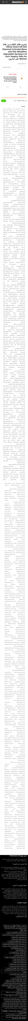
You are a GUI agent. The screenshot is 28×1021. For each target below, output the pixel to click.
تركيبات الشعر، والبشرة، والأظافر (19, 503)
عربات (4, 307)
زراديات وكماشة (22, 320)
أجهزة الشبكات (5, 204)
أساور (15, 110)
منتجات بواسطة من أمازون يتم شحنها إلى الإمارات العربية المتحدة (15, 996)
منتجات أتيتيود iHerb (8, 715)
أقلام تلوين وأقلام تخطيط (20, 329)
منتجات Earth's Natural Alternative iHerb (18, 638)
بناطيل (24, 114)
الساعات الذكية (5, 168)
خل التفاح (15, 543)
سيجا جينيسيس (11, 339)
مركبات (4, 159)
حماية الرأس (23, 479)
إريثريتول (23, 666)
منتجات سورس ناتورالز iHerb (9, 743)
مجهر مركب (15, 473)
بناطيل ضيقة (5, 262)
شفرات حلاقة (5, 288)
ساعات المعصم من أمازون (20, 955)
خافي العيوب (6, 788)
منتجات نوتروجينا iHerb (8, 829)
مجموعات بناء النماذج (6, 432)
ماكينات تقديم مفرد (12, 389)
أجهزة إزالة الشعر (16, 341)
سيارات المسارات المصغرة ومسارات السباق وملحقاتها (16, 445)
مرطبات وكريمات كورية (8, 569)
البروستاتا (23, 533)
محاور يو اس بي (5, 395)
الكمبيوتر (23, 327)
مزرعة (24, 481)
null (16, 185)
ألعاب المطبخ (23, 417)
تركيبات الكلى (7, 769)
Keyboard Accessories (7, 427)
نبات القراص (14, 758)
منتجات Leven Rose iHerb (9, 526)
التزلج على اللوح (6, 447)
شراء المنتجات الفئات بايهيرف (19, 961)
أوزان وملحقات (22, 296)
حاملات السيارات (14, 172)
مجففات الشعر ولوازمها (21, 127)
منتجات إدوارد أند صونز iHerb (20, 810)
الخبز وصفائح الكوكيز (21, 400)
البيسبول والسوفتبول (21, 277)
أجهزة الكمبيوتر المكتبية (13, 296)
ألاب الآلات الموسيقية (12, 279)
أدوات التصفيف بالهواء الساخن (20, 348)
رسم (12, 412)
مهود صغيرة (5, 376)
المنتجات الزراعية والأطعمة (9, 524)
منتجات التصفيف (22, 294)
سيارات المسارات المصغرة (20, 443)
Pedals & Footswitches (20, 427)
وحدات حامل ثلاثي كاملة (7, 133)
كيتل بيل (4, 294)
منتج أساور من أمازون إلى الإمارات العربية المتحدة (15, 983)
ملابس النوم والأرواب (6, 430)
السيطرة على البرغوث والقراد (8, 181)
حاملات (4, 367)
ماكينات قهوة (5, 389)
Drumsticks (5, 406)
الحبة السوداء (7, 734)
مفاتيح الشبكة (22, 399)
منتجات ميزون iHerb (12, 595)
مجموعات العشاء (22, 297)
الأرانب (4, 440)
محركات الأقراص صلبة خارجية (13, 183)
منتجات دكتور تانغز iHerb (13, 683)
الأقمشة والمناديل (22, 228)
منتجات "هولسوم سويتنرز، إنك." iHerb (19, 548)
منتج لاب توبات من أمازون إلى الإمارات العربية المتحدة (14, 1003)
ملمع (11, 447)
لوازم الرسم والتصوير (10, 329)
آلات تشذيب (23, 245)
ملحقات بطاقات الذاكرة (21, 144)
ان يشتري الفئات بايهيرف (8, 934)
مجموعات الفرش (16, 404)
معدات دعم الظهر (22, 268)
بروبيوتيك (14, 644)
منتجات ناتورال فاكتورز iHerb (9, 687)
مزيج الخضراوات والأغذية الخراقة (10, 685)
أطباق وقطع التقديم (21, 316)
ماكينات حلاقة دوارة (21, 385)
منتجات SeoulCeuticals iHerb (20, 578)
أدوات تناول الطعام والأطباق (7, 215)
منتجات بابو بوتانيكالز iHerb (21, 728)
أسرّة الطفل (15, 400)
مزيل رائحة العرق (16, 610)
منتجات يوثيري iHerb (22, 709)
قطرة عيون (15, 818)
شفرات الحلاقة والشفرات (20, 290)
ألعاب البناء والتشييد (14, 206)
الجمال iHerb (8, 928)
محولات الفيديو (5, 245)
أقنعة (9, 247)
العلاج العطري (22, 286)
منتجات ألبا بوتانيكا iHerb (21, 707)
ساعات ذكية (5, 470)
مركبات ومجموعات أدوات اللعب (19, 161)
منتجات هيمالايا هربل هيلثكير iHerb (10, 707)
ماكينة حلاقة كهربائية (6, 275)
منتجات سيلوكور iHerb (21, 674)
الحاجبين (23, 741)
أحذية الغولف (13, 163)
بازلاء (5, 522)
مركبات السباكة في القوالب (20, 153)
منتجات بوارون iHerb (22, 591)
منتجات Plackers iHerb (21, 511)
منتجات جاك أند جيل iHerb (21, 704)
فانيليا (5, 627)
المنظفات (23, 597)
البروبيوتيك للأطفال (7, 621)
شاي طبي (10, 522)
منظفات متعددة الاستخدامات (20, 846)
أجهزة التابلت (5, 196)
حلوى (14, 730)
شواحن (4, 359)
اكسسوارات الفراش (21, 415)
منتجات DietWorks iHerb (12, 623)
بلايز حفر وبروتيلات (22, 421)
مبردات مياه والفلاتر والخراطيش (8, 346)
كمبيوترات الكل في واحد (14, 477)
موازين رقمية (5, 339)
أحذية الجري (11, 262)
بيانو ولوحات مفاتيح (14, 457)
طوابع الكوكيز (14, 361)
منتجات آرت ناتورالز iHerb (9, 640)
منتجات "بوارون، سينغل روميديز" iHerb (19, 747)
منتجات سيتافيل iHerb (11, 550)
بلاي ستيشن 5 (5, 266)
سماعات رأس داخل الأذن (21, 292)
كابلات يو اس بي (10, 150)
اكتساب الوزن (23, 749)
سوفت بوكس (22, 288)
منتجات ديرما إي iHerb (21, 840)
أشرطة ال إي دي (6, 455)
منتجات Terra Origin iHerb (9, 696)
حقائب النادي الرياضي (6, 365)
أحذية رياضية (14, 144)
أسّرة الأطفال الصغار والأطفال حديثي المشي (17, 378)
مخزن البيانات (22, 148)
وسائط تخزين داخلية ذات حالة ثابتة (19, 159)
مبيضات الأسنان (5, 296)
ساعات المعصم (9, 108)
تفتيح (5, 767)
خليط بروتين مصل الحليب (21, 588)
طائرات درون (22, 174)
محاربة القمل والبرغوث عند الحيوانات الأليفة (11, 773)
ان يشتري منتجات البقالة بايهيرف (19, 946)
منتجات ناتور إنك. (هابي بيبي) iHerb (19, 507)
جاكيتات (4, 327)
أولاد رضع (23, 410)
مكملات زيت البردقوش (21, 743)
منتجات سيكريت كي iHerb (21, 661)
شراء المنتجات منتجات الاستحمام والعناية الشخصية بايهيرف (15, 971)
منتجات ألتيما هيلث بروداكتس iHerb (19, 509)
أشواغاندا (11, 627)
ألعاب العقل (5, 273)
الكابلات (4, 150)
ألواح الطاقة (23, 642)
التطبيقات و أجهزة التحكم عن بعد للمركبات (10, 174)
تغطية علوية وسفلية (16, 269)
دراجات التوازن (16, 275)
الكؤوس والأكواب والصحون (12, 232)
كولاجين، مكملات (7, 573)
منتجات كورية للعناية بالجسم (20, 537)
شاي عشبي (6, 500)
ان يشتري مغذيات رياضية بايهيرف (19, 937)
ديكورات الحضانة (16, 251)
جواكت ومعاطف (6, 400)
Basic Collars (9, 286)
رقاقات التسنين (22, 745)
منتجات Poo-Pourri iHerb (21, 734)
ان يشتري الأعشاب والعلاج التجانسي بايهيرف (16, 932)
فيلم (3, 264)
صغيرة (11, 354)
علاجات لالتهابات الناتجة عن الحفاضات (10, 724)
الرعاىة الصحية (13, 303)
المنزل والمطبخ (22, 191)
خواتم (24, 112)
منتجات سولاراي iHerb (21, 543)
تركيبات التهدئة (22, 689)
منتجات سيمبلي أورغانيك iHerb (20, 629)
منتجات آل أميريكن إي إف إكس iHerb (10, 784)
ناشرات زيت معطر (6, 284)
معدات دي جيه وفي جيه (21, 389)
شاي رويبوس (23, 610)
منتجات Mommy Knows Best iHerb (19, 799)
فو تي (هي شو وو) (7, 698)
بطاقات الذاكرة (22, 146)
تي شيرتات (5, 354)
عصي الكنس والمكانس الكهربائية (19, 380)
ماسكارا (6, 683)
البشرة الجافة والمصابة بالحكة (20, 483)
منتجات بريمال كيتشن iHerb (20, 586)
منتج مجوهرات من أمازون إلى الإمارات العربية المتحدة (14, 1005)
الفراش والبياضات (13, 415)
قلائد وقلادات (7, 120)
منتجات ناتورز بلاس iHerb (21, 524)
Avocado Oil (7, 597)
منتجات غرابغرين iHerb (14, 717)
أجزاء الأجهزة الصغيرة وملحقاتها (19, 224)
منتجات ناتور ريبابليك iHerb (9, 537)
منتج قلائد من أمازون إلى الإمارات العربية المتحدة (15, 1001)
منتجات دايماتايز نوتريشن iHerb (9, 588)
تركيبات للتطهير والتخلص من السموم (19, 646)
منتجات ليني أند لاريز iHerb (21, 831)
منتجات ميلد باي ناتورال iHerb (20, 556)
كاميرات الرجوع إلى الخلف (7, 473)
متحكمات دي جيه (6, 387)
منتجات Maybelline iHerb (21, 685)
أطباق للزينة (23, 387)
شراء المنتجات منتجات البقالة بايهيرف (18, 974)
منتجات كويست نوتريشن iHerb (9, 496)
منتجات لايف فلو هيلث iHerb (13, 518)
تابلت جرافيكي (13, 472)
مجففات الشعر (5, 125)
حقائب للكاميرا (11, 253)
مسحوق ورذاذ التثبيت (8, 614)
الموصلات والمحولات (6, 260)
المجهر (12, 475)
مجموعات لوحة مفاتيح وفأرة (20, 176)
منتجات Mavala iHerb (21, 795)
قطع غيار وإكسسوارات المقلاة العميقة (18, 223)
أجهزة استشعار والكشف (21, 462)
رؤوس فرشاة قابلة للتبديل (20, 326)
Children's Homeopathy (21, 649)
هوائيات (4, 479)
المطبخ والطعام (5, 189)
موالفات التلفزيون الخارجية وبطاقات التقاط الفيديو (16, 464)
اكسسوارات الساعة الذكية (20, 412)
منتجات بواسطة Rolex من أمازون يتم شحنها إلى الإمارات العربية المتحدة (16, 992)
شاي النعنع (6, 595)
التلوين (6, 292)
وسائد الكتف (19, 402)
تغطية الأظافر (10, 269)
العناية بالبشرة (15, 749)
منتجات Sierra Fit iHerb (21, 805)
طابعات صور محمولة (21, 202)
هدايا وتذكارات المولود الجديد (8, 311)
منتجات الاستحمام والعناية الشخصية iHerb (17, 987)
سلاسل (7, 118)
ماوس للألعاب (22, 136)
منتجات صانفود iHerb (8, 722)
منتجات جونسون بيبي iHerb (21, 644)
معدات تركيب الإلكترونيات (7, 243)
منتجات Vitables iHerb (8, 756)
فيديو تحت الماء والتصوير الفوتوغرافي (9, 208)
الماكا (5, 795)
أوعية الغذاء (16, 350)
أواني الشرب (23, 271)
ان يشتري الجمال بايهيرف (20, 934)
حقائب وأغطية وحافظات (21, 163)
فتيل (15, 118)
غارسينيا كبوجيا (7, 567)
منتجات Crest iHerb (16, 775)
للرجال (19, 232)
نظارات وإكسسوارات (6, 217)
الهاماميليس (6, 558)
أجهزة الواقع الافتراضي (21, 305)
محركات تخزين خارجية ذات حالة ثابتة (9, 146)
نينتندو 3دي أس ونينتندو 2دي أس (19, 370)
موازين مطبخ (23, 341)
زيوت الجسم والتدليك (21, 842)
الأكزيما (6, 679)
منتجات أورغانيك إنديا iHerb (9, 642)
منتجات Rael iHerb (22, 773)
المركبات (23, 180)
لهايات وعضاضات (15, 359)
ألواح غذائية (16, 666)
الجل (18, 417)
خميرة (5, 578)
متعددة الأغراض (11, 241)
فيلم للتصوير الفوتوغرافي (20, 266)
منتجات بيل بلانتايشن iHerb (21, 694)
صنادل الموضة (5, 221)
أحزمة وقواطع (7, 812)
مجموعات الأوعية (22, 350)
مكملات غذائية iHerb (10, 980)
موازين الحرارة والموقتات (12, 318)
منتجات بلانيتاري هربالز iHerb (20, 552)
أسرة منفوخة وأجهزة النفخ (7, 238)
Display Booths (15, 468)
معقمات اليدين (11, 580)
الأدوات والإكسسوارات (7, 314)
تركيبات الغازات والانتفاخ (21, 696)
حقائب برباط (13, 365)
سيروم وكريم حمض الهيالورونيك (20, 681)
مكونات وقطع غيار (22, 468)
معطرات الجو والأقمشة (8, 732)
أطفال (17, 410)
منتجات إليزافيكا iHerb (21, 582)
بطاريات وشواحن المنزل (21, 196)
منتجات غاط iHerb (7, 539)
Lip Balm (13, 606)
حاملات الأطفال (9, 228)
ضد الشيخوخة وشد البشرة (8, 805)
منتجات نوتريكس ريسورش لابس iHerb (11, 816)
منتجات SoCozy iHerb (8, 739)
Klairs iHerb (16, 752)
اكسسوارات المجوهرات (9, 123)
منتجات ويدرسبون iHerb (21, 636)
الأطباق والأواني (14, 715)
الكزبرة (6, 550)
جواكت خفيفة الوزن (21, 357)
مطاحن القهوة (12, 335)
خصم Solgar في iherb (21, 950)
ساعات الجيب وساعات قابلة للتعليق (19, 243)
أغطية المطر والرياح (6, 312)
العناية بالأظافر (22, 528)
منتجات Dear (23, 752)
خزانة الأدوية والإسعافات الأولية (9, 674)
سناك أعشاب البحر (22, 608)
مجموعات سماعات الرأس (12, 297)
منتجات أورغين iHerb (8, 565)
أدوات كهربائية (22, 168)
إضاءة (4, 299)
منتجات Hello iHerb (8, 664)
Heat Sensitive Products (21, 515)
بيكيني (10, 436)
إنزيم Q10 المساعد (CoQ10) (12, 709)
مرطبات (23, 187)
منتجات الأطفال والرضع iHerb (8, 985)
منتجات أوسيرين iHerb (8, 483)
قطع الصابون (23, 621)
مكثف (4, 241)
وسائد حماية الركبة (13, 352)
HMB (14, 661)
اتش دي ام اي (11, 185)
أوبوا (11, 277)
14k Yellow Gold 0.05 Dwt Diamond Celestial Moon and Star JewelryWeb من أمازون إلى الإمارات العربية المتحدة (10, 79)
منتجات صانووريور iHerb (21, 829)
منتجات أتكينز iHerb (8, 666)
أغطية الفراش (22, 260)
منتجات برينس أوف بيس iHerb (20, 730)
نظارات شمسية (22, 217)
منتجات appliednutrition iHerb (9, 694)
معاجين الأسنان (16, 166)
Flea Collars (15, 187)
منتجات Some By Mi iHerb (21, 571)
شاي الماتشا (6, 786)
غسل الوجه (11, 236)
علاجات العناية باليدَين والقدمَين (16, 533)
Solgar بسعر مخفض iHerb (10, 925)
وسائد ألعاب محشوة (6, 425)
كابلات (7, 185)
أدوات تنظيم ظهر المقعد (7, 239)
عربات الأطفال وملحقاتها (7, 337)
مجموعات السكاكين (21, 215)
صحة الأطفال (7, 571)
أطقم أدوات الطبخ (22, 376)
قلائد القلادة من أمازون (21, 976)
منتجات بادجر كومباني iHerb (15, 528)
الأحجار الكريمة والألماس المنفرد (19, 123)
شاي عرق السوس (7, 840)
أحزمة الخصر (5, 408)
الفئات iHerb (23, 930)
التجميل (23, 432)
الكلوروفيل (14, 492)
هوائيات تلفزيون (13, 479)
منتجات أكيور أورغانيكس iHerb (9, 657)
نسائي (19, 114)
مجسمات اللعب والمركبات (7, 151)
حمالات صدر (16, 423)
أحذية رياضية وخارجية (6, 163)
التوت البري (16, 782)
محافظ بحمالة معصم (6, 438)
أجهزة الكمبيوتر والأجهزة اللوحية (8, 193)
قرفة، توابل (23, 535)
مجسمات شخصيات (14, 432)
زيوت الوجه (6, 717)
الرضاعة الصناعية (6, 344)
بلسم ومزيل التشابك (13, 636)
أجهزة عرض (5, 457)
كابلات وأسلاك (22, 253)
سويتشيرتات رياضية (21, 337)
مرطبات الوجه (15, 247)
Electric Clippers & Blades (8, 165)
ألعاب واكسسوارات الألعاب (7, 127)
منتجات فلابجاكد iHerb (14, 771)
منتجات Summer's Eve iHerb (9, 807)
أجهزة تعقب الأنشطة (6, 131)
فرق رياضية (15, 277)
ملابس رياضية (15, 337)
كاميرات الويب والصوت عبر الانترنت (19, 397)
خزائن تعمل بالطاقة (6, 475)
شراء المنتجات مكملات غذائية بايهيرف (18, 966)
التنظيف (4, 236)
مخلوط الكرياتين (22, 784)
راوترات (4, 297)
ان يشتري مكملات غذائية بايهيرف (19, 939)
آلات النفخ (8, 277)
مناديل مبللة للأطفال (8, 625)
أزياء (3, 123)
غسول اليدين (23, 470)
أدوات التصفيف (5, 348)
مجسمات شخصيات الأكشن (20, 151)
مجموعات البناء (22, 206)
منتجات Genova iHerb (8, 513)
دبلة (17, 118)
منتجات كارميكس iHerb (8, 576)
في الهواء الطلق (11, 367)
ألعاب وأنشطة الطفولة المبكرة (8, 309)
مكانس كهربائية (5, 374)
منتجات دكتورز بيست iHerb (21, 606)
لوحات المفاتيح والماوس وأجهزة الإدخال (18, 178)
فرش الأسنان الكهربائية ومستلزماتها (9, 326)
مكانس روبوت (13, 374)
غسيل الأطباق (15, 790)
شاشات (4, 183)
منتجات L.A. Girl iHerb (21, 790)
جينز (11, 455)
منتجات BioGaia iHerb (21, 623)
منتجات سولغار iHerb (8, 782)
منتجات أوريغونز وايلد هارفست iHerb (19, 700)
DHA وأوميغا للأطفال (8, 831)
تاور (18, 296)
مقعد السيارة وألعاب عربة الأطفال (19, 324)
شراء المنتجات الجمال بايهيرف (19, 959)
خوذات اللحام (5, 477)
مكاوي (8, 399)
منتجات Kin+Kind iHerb (21, 812)
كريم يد (14, 829)
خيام (13, 211)
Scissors (13, 440)
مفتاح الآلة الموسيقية (15, 382)
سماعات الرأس (13, 292)
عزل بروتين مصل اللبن (21, 612)
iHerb (14, 483)
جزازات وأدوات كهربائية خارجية (8, 393)
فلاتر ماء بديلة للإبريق (21, 451)
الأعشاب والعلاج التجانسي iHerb (19, 928)
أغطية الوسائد (5, 258)
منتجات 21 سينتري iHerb (21, 513)
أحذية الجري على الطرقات (20, 262)
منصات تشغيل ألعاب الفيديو (20, 339)
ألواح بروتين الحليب (22, 679)
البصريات (18, 440)
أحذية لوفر (5, 378)
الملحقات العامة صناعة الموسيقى (19, 455)
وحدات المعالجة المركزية (7, 230)
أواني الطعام (5, 232)
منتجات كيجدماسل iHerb (8, 552)
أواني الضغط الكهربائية (7, 331)
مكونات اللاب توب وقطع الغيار (8, 466)
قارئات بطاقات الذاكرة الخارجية (8, 142)
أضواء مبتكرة (23, 457)
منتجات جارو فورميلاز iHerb (21, 702)
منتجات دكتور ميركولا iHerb (21, 526)
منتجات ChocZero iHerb (21, 657)
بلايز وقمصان (19, 438)
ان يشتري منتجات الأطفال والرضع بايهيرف (17, 941)
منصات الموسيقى (6, 453)
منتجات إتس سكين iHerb (21, 835)
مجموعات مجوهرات (6, 112)
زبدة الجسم (6, 713)
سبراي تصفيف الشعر (21, 498)
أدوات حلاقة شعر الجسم (21, 198)
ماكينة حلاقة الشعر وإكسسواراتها (14, 245)
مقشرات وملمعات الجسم (21, 640)
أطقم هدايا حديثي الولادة (21, 311)
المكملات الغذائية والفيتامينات (8, 226)
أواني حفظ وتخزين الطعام (9, 649)
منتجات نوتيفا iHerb (22, 599)
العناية (8, 440)
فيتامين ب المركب (7, 511)
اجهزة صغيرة (23, 333)
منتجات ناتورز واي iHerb (8, 492)
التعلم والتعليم (15, 254)
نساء (4, 120)
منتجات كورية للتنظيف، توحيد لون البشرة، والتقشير (17, 488)
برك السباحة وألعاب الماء (21, 239)
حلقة (4, 114)
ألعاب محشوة (14, 129)
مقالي (15, 395)
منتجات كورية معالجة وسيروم (9, 520)
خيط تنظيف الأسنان (8, 509)
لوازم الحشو (23, 352)
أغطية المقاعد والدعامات (13, 434)
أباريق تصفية (23, 346)
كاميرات (18, 208)
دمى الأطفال (23, 299)
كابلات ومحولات (14, 436)
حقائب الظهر (23, 382)
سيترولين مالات (22, 737)
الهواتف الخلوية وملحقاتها (20, 230)
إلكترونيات (4, 234)
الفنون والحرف (11, 372)
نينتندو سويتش (5, 436)
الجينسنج (23, 554)
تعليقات (13, 125)
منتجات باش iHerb (17, 664)
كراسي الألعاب (14, 385)
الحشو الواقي (12, 402)
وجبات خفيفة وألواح (7, 505)
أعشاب (14, 722)
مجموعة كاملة (22, 477)
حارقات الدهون (7, 629)
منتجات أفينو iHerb (7, 533)
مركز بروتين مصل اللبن (21, 614)
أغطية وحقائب (5, 253)
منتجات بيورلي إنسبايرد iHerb (20, 569)
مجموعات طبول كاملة (7, 382)
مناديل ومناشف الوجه (22, 715)
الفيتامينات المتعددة (7, 749)
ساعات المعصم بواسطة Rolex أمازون (18, 952)
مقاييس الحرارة (22, 303)
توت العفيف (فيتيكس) (8, 541)
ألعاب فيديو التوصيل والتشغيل (8, 421)
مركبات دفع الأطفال (13, 327)
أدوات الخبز (14, 307)
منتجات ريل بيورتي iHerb (8, 610)
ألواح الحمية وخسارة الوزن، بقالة (9, 844)
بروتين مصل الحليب (8, 711)
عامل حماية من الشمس (21, 576)
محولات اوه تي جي (22, 436)
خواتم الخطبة (11, 110)
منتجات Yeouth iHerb (8, 681)
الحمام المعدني (22, 518)
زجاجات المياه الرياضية (21, 155)
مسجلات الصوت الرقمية (21, 372)
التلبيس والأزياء (14, 256)
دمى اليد (13, 135)
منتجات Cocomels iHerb (8, 730)
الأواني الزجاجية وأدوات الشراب (19, 150)
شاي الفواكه (10, 737)
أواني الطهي (13, 376)
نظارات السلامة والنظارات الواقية (8, 305)
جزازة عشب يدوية (22, 393)
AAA (24, 402)
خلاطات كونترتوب (22, 312)
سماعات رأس (5, 303)
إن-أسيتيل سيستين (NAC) (21, 494)
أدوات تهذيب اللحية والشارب (20, 249)
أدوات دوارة (5, 166)
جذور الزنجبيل (13, 584)
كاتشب (6, 827)
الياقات (4, 286)
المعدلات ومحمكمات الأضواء (14, 288)
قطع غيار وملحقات (22, 314)
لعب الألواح (14, 127)
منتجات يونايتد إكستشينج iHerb (20, 801)
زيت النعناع (23, 539)
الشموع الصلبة (22, 363)
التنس (18, 110)
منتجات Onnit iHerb (8, 612)
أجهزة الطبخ (5, 415)
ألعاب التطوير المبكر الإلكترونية (16, 425)
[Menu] (26, 2)
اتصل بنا (25, 916)
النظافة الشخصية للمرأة (21, 807)
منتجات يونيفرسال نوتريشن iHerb (19, 672)
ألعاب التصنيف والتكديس (21, 309)
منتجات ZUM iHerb (22, 561)
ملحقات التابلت (22, 208)
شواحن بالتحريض (22, 414)
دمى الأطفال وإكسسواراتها (7, 414)
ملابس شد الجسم (14, 453)
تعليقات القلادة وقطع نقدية (20, 120)
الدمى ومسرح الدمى (6, 135)
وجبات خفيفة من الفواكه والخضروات (10, 601)
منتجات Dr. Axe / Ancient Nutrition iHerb (18, 767)
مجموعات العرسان (22, 118)
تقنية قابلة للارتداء (22, 170)
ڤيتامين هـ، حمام (7, 631)
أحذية (10, 144)
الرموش (15, 719)
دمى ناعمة (23, 247)
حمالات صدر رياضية (21, 423)
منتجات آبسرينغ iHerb (21, 827)
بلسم (5, 709)
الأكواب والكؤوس (22, 157)
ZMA (5, 518)
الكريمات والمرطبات (21, 140)
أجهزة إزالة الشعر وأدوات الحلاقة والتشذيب (17, 200)
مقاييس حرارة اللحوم (21, 318)
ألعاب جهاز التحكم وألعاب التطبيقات (9, 153)
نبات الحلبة (13, 788)
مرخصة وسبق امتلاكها (21, 116)
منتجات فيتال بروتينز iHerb (9, 848)
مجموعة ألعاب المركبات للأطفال (19, 258)
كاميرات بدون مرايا (12, 219)
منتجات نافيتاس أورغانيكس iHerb (10, 833)
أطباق (19, 387)
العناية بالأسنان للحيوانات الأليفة (20, 792)
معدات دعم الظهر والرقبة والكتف (8, 268)
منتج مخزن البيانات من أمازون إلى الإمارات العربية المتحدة (15, 1008)
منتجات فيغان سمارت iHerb (9, 842)
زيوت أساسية (23, 782)
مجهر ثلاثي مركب (22, 473)
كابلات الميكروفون (6, 451)
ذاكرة (4, 191)
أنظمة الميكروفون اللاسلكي (7, 391)
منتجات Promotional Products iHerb (19, 505)
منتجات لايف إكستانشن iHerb (9, 563)
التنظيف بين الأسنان (6, 213)
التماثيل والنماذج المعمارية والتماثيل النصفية (18, 284)
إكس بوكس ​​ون (15, 301)
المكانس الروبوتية (14, 333)
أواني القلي (5, 363)
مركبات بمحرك (5, 178)
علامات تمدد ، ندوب (7, 655)
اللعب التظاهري (5, 256)
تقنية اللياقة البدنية (22, 133)
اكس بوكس (16, 286)
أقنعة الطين (6, 822)
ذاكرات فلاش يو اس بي (12, 191)
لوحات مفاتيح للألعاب (12, 138)
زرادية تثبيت (5, 318)
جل (3, 292)
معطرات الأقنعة (22, 442)
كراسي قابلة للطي (15, 281)
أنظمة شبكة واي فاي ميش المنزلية (19, 204)
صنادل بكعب (11, 221)
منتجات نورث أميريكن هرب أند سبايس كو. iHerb (17, 762)
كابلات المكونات (22, 301)
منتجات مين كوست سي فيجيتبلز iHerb (10, 608)
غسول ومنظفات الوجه (8, 515)
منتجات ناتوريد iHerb (22, 803)
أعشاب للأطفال (16, 741)
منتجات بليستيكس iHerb (21, 788)
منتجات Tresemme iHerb (21, 758)
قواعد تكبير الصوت (22, 449)
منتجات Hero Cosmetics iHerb (20, 522)
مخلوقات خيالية (8, 299)
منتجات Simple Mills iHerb (15, 485)
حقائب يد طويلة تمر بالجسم (8, 170)
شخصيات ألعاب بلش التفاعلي (8, 423)
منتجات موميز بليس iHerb (21, 573)
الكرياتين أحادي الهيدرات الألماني (20, 563)
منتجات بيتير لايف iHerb (8, 846)
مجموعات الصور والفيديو (7, 341)
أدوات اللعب (14, 438)
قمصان (14, 406)
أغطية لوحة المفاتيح (6, 290)
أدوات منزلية (6, 636)
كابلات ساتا (5, 442)
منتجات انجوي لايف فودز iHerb (12, 827)
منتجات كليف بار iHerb (8, 820)
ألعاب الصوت (5, 335)
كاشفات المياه (5, 460)
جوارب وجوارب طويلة (7, 419)
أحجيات (23, 275)
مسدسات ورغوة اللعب (7, 140)
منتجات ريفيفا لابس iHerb (8, 634)
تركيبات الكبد (16, 539)
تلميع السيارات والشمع (13, 363)
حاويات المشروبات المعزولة (7, 157)
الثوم (5, 580)
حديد (5, 623)
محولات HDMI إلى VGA (11, 417)
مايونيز (6, 584)
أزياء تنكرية (16, 180)
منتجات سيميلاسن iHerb (8, 818)
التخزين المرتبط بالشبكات (20, 460)
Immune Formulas (8, 490)
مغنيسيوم (6, 498)
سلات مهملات (22, 264)
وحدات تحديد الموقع (21, 138)
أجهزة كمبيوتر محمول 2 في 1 (20, 221)
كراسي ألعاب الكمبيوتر (13, 387)
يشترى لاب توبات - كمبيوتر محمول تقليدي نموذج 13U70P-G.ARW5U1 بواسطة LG (16, 1018)
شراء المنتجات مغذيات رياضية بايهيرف (18, 964)
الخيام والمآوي (5, 211)
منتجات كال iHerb (22, 500)
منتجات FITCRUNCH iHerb (9, 586)
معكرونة (6, 737)
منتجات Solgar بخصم (21, 985)
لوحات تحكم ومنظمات (21, 241)
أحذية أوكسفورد (6, 316)
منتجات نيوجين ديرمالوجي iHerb (20, 653)
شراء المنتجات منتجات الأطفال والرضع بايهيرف (16, 968)
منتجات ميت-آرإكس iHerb (14, 803)
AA (3, 399)
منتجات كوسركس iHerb (21, 490)
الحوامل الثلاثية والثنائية (21, 135)
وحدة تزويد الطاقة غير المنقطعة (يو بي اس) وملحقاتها (16, 458)
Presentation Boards (7, 468)
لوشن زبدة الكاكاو (7, 653)
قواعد (24, 425)
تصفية (3, 100)
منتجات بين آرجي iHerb (17, 642)
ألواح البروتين (7, 803)
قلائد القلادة (16, 112)
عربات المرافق (8, 307)
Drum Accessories (7, 320)
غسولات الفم (22, 281)
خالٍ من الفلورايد (7, 702)
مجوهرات (20, 112)
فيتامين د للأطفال (7, 556)
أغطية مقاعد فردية (22, 434)
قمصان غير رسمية (18, 447)
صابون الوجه (6, 810)
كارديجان (4, 445)
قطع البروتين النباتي (22, 565)
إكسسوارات (23, 232)
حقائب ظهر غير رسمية (7, 380)
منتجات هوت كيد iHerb (21, 760)
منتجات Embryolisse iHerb (9, 659)
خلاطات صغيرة (10, 350)
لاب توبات (23, 131)
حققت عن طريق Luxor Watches (18, 948)
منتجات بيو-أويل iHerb (21, 844)
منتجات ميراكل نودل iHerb (21, 739)
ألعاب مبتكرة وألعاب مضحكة (8, 271)
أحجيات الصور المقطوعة (21, 419)
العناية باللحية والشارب (7, 249)
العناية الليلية (5, 138)
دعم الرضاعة (7, 797)
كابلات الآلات (5, 251)
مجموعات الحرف (6, 412)
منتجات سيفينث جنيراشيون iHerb (15, 597)
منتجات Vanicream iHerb (8, 644)
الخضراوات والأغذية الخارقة (21, 668)
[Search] (7, 2)
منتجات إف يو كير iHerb (8, 790)
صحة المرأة (15, 561)
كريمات (4, 185)
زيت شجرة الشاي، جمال (8, 591)
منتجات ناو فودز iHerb (8, 494)
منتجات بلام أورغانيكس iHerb (9, 616)
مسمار (24, 110)
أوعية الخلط (18, 307)
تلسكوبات (23, 440)
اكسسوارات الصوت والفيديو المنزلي (19, 238)
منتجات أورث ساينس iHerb (21, 848)
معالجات (9, 273)
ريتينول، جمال (14, 840)
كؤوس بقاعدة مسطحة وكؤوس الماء (9, 148)
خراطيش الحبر (22, 369)
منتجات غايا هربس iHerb (8, 689)
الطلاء (9, 292)
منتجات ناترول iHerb (16, 621)
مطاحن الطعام (5, 370)
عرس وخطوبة (5, 110)
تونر (14, 526)
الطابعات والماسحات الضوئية (8, 202)
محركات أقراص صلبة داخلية (20, 236)
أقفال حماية (13, 155)
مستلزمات (5, 357)
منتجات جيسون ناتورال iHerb (20, 567)
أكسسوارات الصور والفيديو (20, 342)
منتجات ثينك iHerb (22, 584)
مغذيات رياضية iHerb (21, 980)
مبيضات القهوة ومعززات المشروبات (10, 593)
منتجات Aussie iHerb (21, 724)
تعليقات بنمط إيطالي (21, 125)
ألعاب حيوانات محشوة (21, 129)
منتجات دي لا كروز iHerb (21, 711)
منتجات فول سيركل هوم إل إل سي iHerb (18, 651)
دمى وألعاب (23, 183)
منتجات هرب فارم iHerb (8, 835)
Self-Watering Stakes (12, 357)
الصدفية (6, 704)
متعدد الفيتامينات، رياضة (13, 769)
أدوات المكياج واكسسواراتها (7, 404)
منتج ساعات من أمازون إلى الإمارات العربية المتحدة (15, 999)
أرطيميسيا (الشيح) (7, 752)
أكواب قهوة (5, 269)
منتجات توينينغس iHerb (21, 634)
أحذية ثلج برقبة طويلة (21, 367)
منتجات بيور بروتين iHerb (21, 713)
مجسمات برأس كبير (21, 430)
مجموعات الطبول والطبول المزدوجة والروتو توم (17, 384)
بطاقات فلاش (22, 254)
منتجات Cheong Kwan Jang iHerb (10, 554)
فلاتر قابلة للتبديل (13, 451)
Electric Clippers (21, 165)
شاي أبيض (6, 728)
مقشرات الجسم (12, 797)
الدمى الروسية (16, 271)
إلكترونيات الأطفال (6, 254)
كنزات (24, 447)
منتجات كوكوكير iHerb (21, 820)
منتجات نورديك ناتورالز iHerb (9, 825)
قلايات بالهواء (23, 395)
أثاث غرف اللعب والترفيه (7, 385)
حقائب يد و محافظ (22, 172)
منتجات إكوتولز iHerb (8, 758)
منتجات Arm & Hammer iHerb (9, 792)
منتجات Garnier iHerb (12, 498)
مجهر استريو (16, 475)
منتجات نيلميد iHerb (8, 777)
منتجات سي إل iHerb (22, 719)
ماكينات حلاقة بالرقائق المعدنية (20, 354)
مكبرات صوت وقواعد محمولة (8, 449)
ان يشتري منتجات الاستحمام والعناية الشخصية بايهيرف (14, 943)
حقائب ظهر (5, 161)
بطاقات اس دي (22, 166)
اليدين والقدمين (17, 470)
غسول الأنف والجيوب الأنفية (21, 777)
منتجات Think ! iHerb (21, 816)
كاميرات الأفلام (22, 404)
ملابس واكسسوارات (15, 131)
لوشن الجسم (11, 408)
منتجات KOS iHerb (7, 747)
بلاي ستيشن (18, 365)
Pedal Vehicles (6, 187)
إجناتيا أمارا (6, 745)
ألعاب (12, 266)
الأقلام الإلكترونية (6, 206)
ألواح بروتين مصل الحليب (21, 496)
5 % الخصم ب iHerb (21, 925)
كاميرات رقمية (5, 219)
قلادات (4, 118)
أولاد (15, 344)
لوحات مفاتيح (11, 258)
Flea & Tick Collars (21, 181)
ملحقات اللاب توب (6, 155)
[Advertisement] (14, 19)
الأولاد (4, 247)
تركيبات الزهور (22, 664)
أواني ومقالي (23, 365)
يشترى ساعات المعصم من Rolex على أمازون (16, 1014)
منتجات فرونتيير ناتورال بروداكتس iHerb (11, 535)
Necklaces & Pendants (20, 219)
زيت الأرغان (23, 786)
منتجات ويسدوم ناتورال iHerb (20, 595)
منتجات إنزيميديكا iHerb (8, 814)
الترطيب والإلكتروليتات (8, 507)
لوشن (14, 552)
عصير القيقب (7, 485)
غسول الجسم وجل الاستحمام (20, 550)
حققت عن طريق (6, 946)
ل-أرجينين (12, 810)
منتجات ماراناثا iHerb (8, 801)
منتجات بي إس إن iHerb (15, 737)
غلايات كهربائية (5, 342)
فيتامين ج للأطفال (15, 786)
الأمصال (12, 273)
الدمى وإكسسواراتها (16, 299)
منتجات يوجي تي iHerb (21, 601)
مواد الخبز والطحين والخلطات (20, 797)
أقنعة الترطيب (7, 503)
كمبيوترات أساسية (11, 470)
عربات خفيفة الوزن (12, 342)
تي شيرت (20, 432)
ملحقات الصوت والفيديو (7, 397)
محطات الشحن (9, 359)
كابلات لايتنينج (17, 253)
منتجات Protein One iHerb (9, 754)
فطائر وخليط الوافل (22, 771)
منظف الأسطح (23, 717)
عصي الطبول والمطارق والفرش (19, 408)
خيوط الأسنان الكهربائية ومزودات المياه (18, 213)
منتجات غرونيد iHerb (13, 679)
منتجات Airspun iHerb (21, 616)
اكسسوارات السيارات (6, 172)
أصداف (11, 400)
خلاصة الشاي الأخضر (8, 561)
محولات (4, 417)
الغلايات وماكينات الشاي (21, 344)
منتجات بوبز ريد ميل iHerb (21, 580)
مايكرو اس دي (5, 144)
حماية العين (23, 307)
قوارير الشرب (5, 324)
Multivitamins (22, 226)
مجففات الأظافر (16, 442)
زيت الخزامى (15, 820)
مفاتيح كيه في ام (22, 472)
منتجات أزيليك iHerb (22, 769)
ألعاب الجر (23, 406)
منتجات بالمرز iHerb (22, 655)
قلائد (14, 108)
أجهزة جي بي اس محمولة (7, 301)
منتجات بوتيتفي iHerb (21, 625)
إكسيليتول (23, 775)
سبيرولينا (14, 612)
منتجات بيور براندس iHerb (21, 698)
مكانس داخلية (5, 333)
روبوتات (4, 277)
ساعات (4, 108)
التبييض (12, 664)
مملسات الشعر (14, 399)
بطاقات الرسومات (22, 361)
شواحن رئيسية (5, 434)
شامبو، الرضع (14, 739)
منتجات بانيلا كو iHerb (8, 775)
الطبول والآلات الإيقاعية (21, 279)
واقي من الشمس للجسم (8, 582)
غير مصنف (23, 108)
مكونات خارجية (22, 466)
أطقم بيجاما (14, 430)
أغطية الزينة (23, 322)
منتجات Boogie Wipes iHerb (20, 627)
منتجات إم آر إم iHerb (8, 661)
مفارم (4, 329)
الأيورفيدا (23, 822)
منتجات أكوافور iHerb (8, 606)
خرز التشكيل (5, 350)
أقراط (21, 110)
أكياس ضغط (5, 372)
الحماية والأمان (22, 475)
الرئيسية (25, 36)
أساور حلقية (11, 118)
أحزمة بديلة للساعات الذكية (7, 410)
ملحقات (16, 136)
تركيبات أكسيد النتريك (8, 672)
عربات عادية (23, 273)
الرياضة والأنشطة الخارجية (20, 142)
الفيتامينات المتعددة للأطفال (21, 756)
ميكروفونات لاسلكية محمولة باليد (19, 391)
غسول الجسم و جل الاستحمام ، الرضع (19, 726)
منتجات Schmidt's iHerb (21, 732)
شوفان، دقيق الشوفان (8, 741)
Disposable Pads (7, 771)
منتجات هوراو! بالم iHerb (21, 825)
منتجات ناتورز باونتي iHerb (21, 492)
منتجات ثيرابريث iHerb (21, 722)
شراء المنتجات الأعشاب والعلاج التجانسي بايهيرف (15, 957)
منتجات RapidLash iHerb (9, 719)
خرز (24, 438)
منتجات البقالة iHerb (21, 989)
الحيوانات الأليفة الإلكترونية (12, 294)
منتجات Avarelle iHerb (12, 795)
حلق (11, 112)
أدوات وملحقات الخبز (6, 361)
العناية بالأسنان (10, 166)
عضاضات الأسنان (22, 359)
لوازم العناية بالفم (22, 683)
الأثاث (8, 281)
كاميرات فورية (5, 402)
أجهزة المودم (22, 269)
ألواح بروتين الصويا (22, 754)
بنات (3, 281)
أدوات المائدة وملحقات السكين (20, 331)
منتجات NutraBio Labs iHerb (20, 520)
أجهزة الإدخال (5, 472)
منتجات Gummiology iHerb (9, 543)
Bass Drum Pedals (15, 320)
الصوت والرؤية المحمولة (21, 234)
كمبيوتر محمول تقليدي (7, 129)
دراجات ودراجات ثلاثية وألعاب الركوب (18, 189)
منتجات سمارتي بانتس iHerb (20, 833)
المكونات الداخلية (22, 193)
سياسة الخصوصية (19, 916)
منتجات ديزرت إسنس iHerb (20, 593)
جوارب (10, 251)
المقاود (4, 224)
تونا (14, 513)
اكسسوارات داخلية (12, 264)
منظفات (11, 168)
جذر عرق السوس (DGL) (21, 687)
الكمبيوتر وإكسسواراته (21, 185)
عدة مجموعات (22, 256)
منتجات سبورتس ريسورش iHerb (20, 814)
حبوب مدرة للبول (7, 528)
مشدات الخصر (22, 453)
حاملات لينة (16, 228)
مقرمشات (23, 485)
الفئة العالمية (5, 116)
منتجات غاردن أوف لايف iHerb (20, 558)
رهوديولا (12, 713)
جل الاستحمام (16, 168)
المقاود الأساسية (10, 224)
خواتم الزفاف (12, 116)
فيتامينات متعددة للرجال (21, 541)
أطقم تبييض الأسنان (13, 316)
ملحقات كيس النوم (22, 374)
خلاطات (14, 312)
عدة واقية (4, 352)
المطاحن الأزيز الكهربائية (21, 335)
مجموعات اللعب (22, 211)
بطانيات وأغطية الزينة (6, 322)
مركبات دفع (5, 279)
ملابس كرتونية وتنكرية (7, 180)
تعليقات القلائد (12, 120)
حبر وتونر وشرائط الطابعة (7, 369)
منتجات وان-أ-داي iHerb (21, 818)
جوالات (4, 228)
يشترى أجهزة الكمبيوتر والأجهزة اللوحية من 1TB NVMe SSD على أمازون (14, 1012)
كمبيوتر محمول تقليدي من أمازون (19, 978)
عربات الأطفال (17, 273)
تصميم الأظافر (10, 442)
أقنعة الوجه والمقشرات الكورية (9, 599)
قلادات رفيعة (18, 108)
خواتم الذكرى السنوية (11, 114)
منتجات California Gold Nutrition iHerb (18, 670)
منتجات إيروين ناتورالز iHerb (20, 631)
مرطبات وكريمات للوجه (21, 659)
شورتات (14, 314)
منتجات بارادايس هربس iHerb (15, 822)
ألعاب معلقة (23, 251)
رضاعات (11, 344)
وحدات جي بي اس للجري (7, 136)
